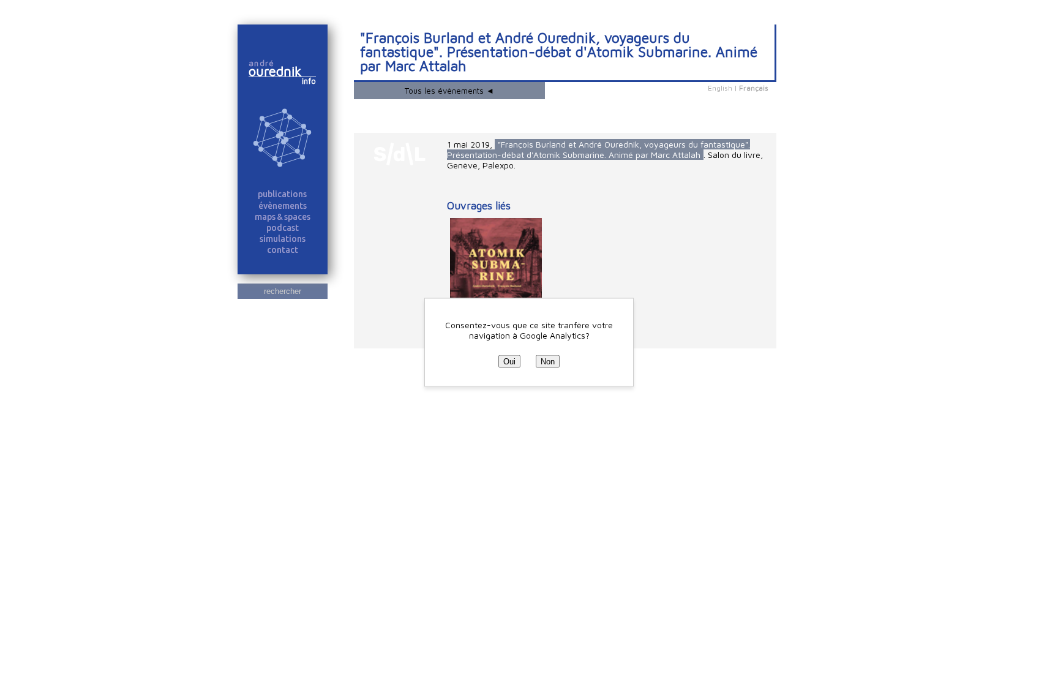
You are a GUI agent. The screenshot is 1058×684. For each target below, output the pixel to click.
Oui (509, 361)
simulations (283, 239)
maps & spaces (282, 217)
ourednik (280, 71)
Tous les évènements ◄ (449, 91)
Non (548, 361)
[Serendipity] (282, 138)
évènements (282, 206)
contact (282, 250)
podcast (282, 228)
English (720, 87)
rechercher (282, 291)
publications (282, 194)
